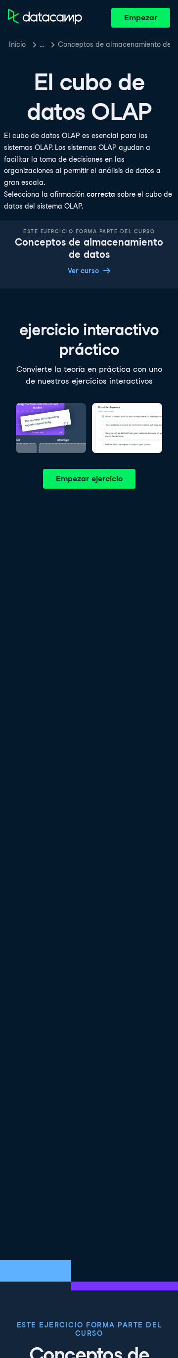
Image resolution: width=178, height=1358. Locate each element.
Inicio (17, 44)
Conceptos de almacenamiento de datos (114, 44)
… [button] (42, 44)
